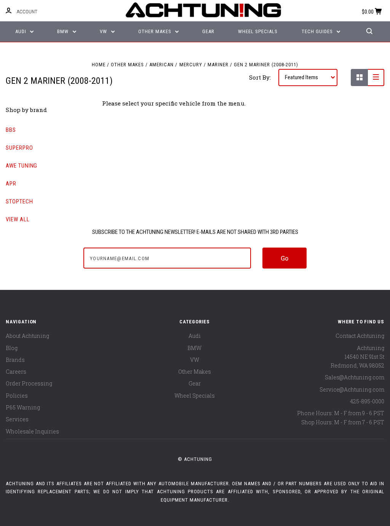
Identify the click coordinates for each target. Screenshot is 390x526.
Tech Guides (318, 31)
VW (104, 31)
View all (18, 219)
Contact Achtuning (360, 335)
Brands (15, 359)
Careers (16, 371)
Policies (17, 395)
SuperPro (19, 147)
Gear (208, 31)
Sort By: (260, 77)
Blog (12, 348)
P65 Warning (23, 407)
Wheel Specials (258, 31)
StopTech (19, 201)
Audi (21, 31)
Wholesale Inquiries (32, 431)
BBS (11, 129)
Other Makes (155, 31)
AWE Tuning (21, 165)
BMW (63, 31)
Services (17, 419)
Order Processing (29, 383)
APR (11, 183)
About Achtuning (27, 335)
